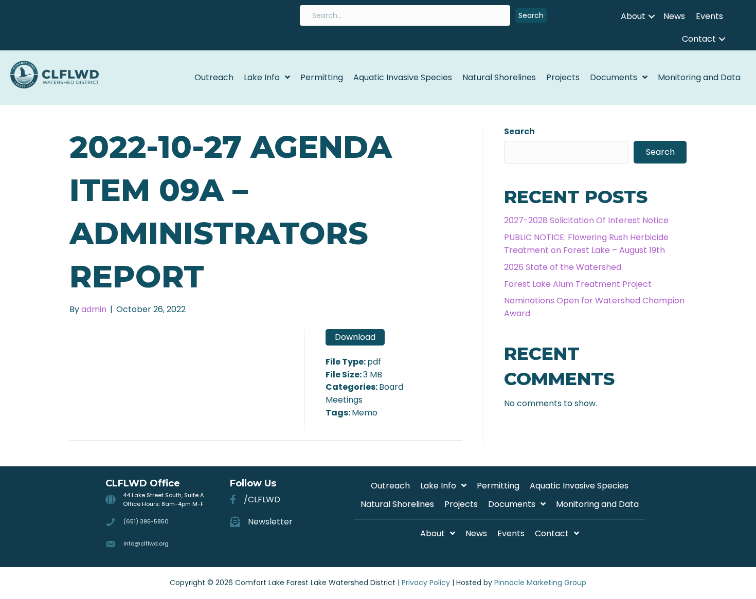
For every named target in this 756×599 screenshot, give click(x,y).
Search (519, 131)
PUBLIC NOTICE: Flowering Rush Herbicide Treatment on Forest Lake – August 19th (586, 243)
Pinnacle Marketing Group (540, 582)
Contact (699, 39)
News (674, 16)
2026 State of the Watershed (562, 267)
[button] (531, 15)
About (633, 16)
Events (709, 16)
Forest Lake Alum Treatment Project (578, 284)
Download (355, 337)
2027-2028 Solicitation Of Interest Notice (586, 220)
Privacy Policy (426, 582)
